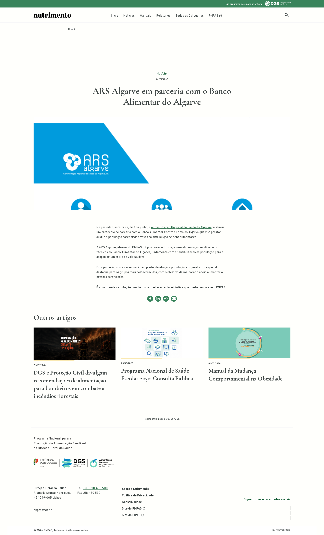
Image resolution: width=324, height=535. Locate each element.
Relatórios (163, 16)
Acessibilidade (132, 502)
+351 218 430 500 (95, 488)
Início (114, 16)
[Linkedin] (158, 299)
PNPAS (213, 16)
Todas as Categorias (190, 16)
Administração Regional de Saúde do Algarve (181, 227)
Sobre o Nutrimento (135, 489)
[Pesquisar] (287, 15)
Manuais (145, 16)
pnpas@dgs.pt (43, 510)
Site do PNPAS (132, 509)
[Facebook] (150, 299)
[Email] (174, 299)
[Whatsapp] (166, 299)
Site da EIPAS (131, 515)
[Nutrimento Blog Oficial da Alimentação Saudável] (52, 15)
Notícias (129, 16)
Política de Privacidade (138, 496)
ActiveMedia (282, 530)
